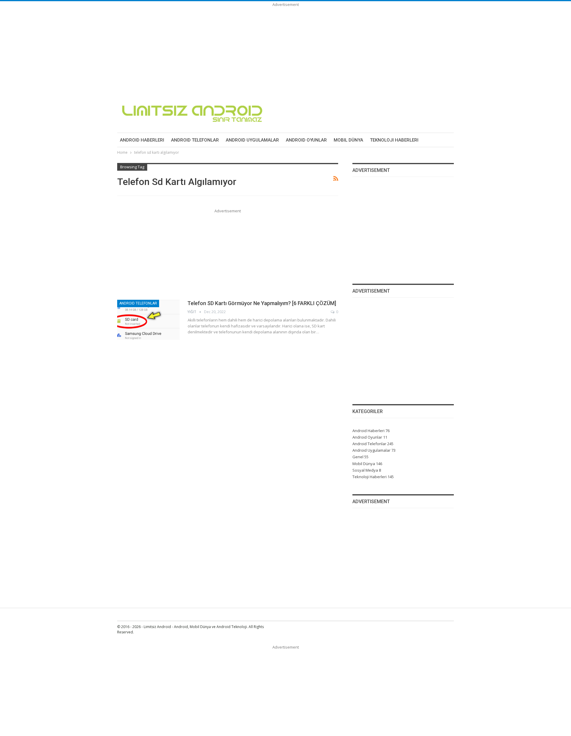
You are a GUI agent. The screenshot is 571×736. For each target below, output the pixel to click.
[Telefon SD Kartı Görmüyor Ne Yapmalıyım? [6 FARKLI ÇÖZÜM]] (148, 320)
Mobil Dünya (348, 140)
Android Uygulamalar (252, 140)
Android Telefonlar (195, 140)
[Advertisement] (178, 49)
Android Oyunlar (306, 140)
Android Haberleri (142, 140)
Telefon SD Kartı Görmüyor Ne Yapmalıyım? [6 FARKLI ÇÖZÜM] (261, 303)
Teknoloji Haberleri (394, 140)
